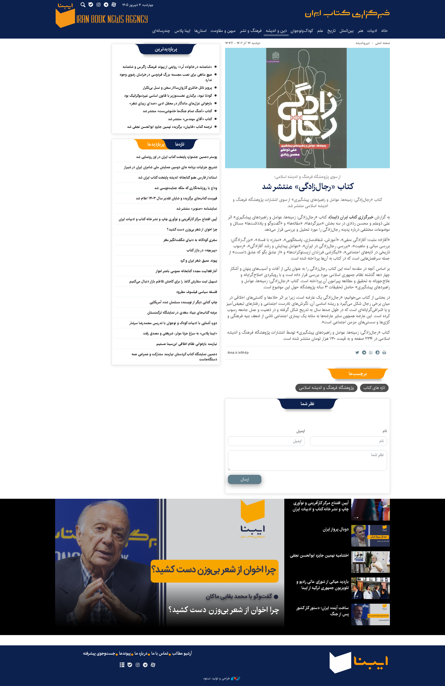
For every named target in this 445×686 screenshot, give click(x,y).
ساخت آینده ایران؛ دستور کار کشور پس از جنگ (323, 611)
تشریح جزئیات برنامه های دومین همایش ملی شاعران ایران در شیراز (170, 167)
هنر (360, 30)
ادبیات (372, 30)
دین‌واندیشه (363, 43)
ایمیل (300, 431)
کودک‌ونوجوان (302, 30)
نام (385, 431)
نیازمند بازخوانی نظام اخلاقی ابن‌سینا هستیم (187, 344)
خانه (384, 30)
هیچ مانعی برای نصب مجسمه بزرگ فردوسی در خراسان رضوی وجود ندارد (165, 77)
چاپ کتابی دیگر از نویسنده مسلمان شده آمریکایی (183, 302)
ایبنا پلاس (182, 30)
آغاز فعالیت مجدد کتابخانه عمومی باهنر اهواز (186, 271)
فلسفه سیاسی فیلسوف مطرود (196, 292)
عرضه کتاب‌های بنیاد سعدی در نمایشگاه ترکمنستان (182, 312)
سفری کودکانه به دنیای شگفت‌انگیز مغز (190, 240)
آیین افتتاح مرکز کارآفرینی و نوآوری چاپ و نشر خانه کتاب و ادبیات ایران (168, 219)
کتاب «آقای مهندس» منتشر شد (190, 119)
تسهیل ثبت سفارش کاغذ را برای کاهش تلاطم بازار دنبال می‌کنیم (173, 281)
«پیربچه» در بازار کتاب (202, 250)
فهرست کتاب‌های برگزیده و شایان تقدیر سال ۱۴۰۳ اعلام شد (176, 198)
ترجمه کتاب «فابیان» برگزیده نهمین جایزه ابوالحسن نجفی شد (169, 127)
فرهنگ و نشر (251, 30)
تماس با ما (159, 654)
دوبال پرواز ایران (336, 529)
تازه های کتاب (374, 387)
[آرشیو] (122, 665)
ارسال (245, 479)
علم (320, 30)
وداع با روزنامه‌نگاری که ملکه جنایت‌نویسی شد (185, 188)
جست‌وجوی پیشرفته (99, 654)
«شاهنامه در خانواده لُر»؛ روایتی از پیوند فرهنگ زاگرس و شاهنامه (167, 67)
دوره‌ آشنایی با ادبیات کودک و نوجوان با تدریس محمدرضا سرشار (173, 323)
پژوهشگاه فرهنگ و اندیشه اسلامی (326, 387)
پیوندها (125, 654)
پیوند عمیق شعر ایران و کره (199, 260)
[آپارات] (153, 665)
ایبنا (347, 14)
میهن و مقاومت (223, 30)
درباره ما (141, 654)
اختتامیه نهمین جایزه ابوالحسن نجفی (319, 555)
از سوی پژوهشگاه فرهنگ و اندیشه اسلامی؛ (307, 176)
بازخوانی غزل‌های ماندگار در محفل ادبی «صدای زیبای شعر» (170, 103)
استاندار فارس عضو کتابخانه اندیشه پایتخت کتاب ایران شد (177, 177)
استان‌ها (200, 30)
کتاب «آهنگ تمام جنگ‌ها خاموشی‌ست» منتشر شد (177, 111)
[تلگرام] (145, 665)
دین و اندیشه (276, 30)
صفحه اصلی (382, 43)
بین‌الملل (347, 30)
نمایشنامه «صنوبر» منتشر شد (196, 208)
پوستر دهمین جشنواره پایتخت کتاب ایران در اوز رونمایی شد (176, 157)
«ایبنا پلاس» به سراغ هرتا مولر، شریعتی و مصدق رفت (180, 333)
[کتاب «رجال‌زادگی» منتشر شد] (307, 108)
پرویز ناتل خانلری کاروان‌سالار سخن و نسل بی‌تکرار (177, 88)
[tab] (180, 144)
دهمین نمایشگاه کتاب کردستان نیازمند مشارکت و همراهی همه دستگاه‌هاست (174, 356)
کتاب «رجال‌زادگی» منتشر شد (308, 186)
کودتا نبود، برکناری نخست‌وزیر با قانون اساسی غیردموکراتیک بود (168, 96)
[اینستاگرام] (137, 665)
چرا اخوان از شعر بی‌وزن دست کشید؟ (192, 229)
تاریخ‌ (331, 30)
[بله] (129, 665)
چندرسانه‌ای (161, 30)
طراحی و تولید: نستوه (216, 678)
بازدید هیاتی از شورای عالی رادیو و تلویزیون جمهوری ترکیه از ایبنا (322, 584)
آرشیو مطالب (182, 654)
